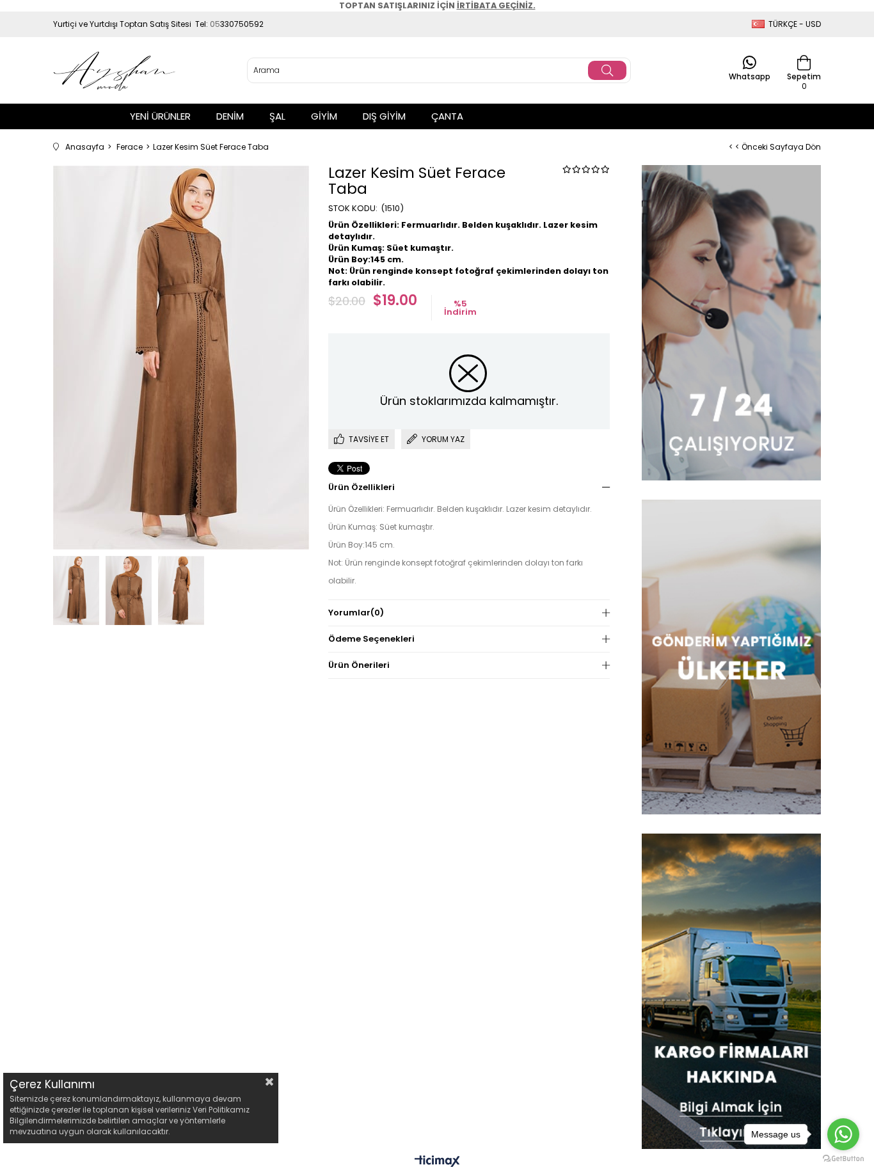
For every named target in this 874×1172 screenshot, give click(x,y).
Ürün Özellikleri (361, 487)
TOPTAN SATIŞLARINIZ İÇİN (437, 5)
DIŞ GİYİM (384, 116)
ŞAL (277, 116)
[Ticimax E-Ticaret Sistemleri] (437, 1162)
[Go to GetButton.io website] (843, 1159)
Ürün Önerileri (359, 665)
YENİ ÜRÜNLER (160, 116)
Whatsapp (749, 76)
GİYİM (324, 116)
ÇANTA (447, 116)
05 (215, 24)
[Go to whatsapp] (843, 1134)
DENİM (230, 116)
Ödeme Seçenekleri (371, 639)
